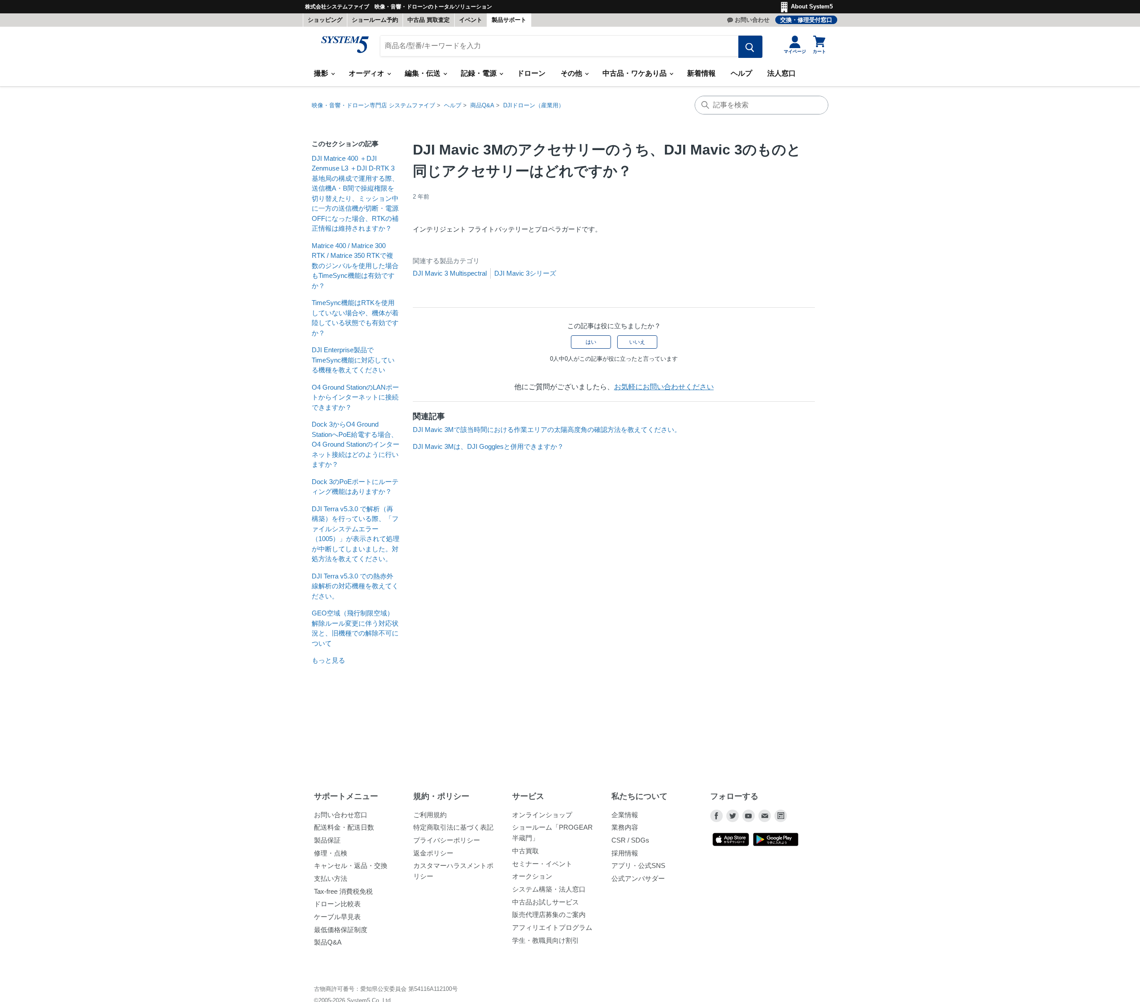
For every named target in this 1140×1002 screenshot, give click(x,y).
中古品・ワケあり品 (635, 73)
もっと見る (328, 660)
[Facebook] (716, 816)
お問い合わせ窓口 (340, 815)
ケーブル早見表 (337, 917)
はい (591, 342)
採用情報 (624, 853)
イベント (470, 19)
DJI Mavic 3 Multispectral (450, 273)
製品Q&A (328, 942)
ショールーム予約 (375, 19)
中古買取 (525, 851)
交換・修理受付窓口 (806, 19)
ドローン (531, 73)
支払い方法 (330, 878)
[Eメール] (764, 816)
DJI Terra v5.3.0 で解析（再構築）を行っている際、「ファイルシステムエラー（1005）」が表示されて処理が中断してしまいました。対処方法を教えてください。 (355, 534)
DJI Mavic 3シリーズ (525, 273)
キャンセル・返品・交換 (350, 865)
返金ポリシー (433, 853)
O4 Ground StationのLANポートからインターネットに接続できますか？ (355, 397)
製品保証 (327, 840)
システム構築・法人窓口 (549, 889)
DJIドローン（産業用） (533, 105)
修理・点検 (330, 853)
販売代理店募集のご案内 (549, 914)
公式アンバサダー (638, 878)
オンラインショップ (542, 815)
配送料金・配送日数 (344, 827)
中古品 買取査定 (428, 19)
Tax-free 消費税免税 (343, 891)
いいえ (637, 342)
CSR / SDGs (630, 840)
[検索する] (750, 47)
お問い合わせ (752, 19)
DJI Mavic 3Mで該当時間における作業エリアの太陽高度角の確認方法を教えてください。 (547, 429)
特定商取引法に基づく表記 (453, 827)
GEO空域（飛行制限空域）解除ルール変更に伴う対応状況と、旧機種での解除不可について (355, 628)
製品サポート (509, 19)
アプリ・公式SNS (638, 865)
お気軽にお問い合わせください (664, 387)
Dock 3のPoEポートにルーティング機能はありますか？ (355, 487)
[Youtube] (748, 816)
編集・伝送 (423, 73)
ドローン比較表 (337, 904)
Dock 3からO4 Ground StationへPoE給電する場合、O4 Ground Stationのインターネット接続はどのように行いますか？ (355, 444)
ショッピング (325, 19)
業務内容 (624, 827)
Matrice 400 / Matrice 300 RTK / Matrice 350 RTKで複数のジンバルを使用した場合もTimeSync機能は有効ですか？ (355, 265)
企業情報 (624, 815)
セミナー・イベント (542, 864)
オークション (532, 876)
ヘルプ (741, 73)
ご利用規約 (430, 815)
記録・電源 (479, 73)
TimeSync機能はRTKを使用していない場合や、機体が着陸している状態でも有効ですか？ (355, 318)
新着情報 (701, 73)
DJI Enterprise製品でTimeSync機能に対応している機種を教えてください (353, 360)
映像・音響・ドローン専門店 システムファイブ (373, 105)
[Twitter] (732, 816)
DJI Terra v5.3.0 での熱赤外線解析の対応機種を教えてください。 (355, 586)
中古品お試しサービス (545, 902)
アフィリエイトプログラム (552, 927)
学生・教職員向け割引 (545, 940)
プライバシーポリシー (446, 840)
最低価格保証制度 (340, 929)
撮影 (322, 73)
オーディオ (367, 73)
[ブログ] (780, 816)
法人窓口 (781, 73)
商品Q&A (482, 105)
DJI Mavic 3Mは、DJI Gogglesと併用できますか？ (488, 446)
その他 (572, 73)
